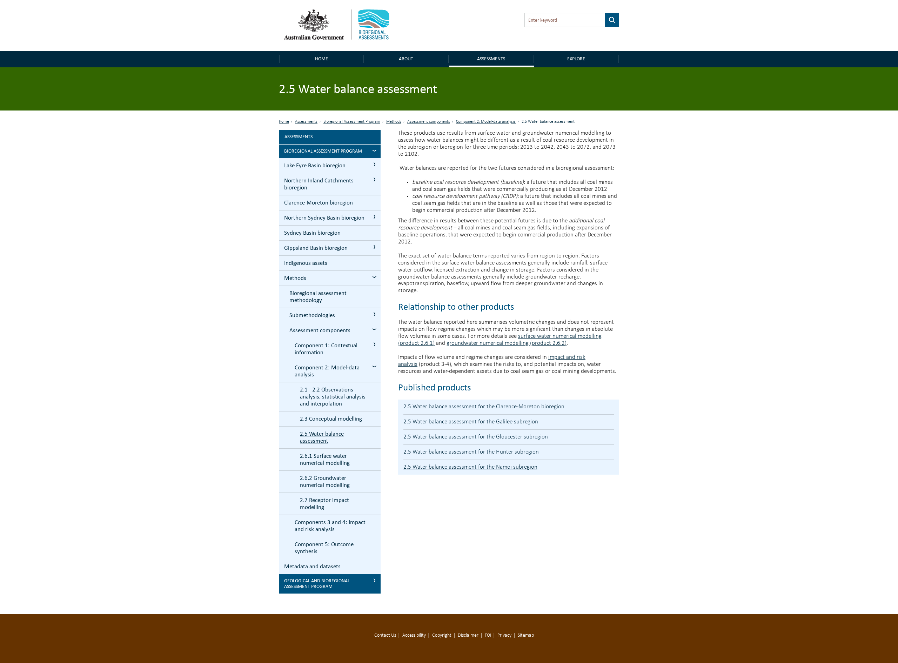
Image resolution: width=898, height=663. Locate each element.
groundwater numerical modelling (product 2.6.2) (507, 343)
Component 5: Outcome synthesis (324, 548)
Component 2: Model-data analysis (486, 122)
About (406, 59)
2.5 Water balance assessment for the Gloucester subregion (475, 437)
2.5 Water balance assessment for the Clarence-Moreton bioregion (483, 407)
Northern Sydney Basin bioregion (324, 217)
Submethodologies (312, 315)
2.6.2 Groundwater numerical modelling (325, 481)
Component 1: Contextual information (326, 349)
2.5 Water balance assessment (322, 437)
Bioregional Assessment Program (351, 122)
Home (321, 59)
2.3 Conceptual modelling (331, 418)
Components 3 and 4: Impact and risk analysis (330, 525)
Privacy (504, 635)
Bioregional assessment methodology (318, 296)
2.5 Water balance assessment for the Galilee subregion (470, 422)
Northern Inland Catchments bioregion (319, 184)
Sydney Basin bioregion (312, 232)
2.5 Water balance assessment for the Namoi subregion (470, 467)
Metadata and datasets (312, 566)
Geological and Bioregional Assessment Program (317, 583)
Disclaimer (468, 635)
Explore (576, 59)
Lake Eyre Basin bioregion (315, 165)
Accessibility (414, 635)
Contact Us (385, 635)
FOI (488, 635)
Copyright (441, 635)
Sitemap (526, 635)
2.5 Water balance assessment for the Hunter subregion (471, 452)
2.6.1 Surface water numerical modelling (325, 459)
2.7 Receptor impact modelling (324, 503)
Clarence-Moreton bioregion (318, 202)
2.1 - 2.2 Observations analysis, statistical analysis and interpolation (333, 396)
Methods (393, 122)
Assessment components (428, 122)
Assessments (491, 59)
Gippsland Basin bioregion (316, 248)
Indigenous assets (305, 263)
